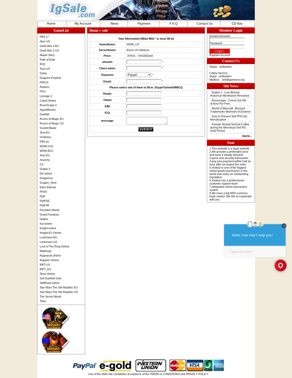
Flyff (42, 196)
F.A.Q (173, 23)
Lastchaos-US (48, 242)
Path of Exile (47, 59)
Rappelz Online (49, 260)
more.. (247, 136)
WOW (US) (46, 146)
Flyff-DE (45, 201)
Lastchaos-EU (48, 237)
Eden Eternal (48, 187)
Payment (144, 23)
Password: (215, 43)
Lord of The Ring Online (54, 246)
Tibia (43, 301)
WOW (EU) (46, 150)
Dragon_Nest (48, 182)
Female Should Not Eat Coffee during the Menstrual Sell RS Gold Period (229, 127)
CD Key (237, 23)
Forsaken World (49, 210)
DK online (46, 173)
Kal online (46, 223)
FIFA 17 (44, 37)
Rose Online (47, 273)
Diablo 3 (45, 169)
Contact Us (205, 23)
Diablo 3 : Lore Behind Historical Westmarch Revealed (229, 94)
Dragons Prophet (50, 78)
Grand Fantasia (49, 214)
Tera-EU (45, 132)
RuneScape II (48, 105)
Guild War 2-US (49, 50)
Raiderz (45, 87)
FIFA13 (44, 82)
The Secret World (50, 296)
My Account (83, 23)
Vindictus (45, 137)
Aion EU (45, 155)
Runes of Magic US (52, 123)
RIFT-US (45, 264)
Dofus (43, 73)
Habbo (44, 219)
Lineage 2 (46, 96)
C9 (41, 164)
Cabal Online (48, 100)
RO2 (42, 64)
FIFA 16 (44, 141)
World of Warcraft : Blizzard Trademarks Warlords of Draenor (230, 110)
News (114, 23)
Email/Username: (220, 36)
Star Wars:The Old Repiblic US (59, 292)
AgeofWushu (48, 109)
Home (51, 23)
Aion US (45, 41)
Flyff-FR (44, 205)
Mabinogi (45, 251)
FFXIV (43, 191)
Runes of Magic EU (52, 119)
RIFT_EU (45, 269)
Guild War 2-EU (49, 46)
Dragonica (46, 178)
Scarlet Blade (48, 128)
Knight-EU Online (50, 232)
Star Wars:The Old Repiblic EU (59, 287)
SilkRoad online (50, 283)
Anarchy (45, 160)
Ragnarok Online (50, 255)
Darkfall (44, 114)
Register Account (219, 55)
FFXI (42, 91)
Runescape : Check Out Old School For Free (228, 102)
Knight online (48, 228)
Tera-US (45, 68)
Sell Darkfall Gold (50, 278)
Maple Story (47, 55)
